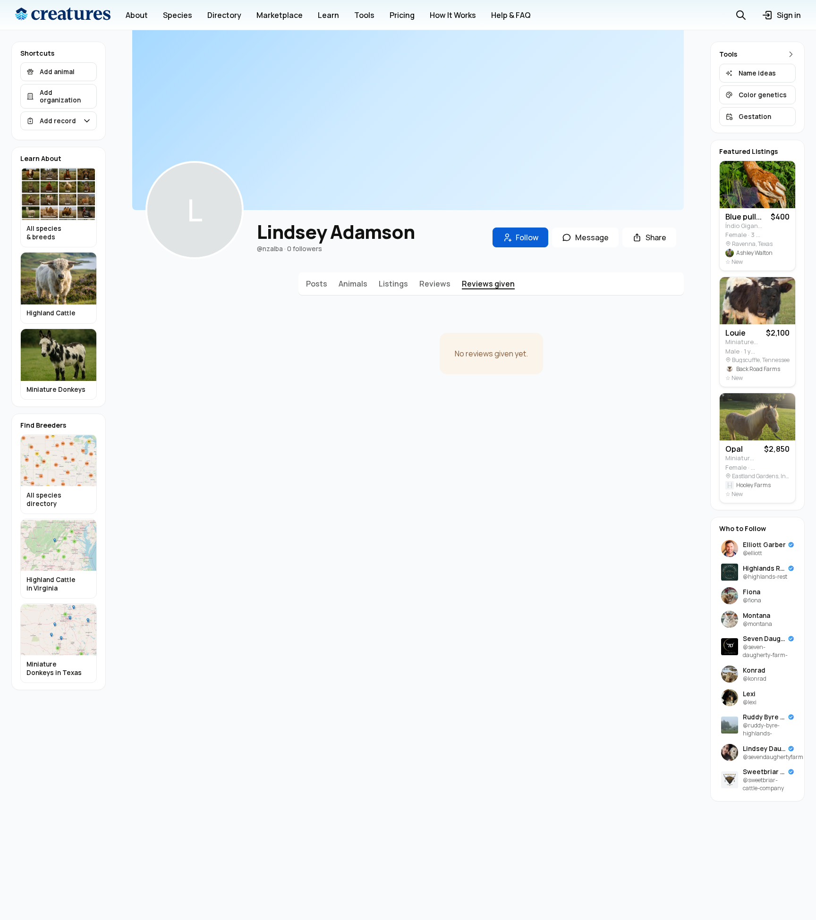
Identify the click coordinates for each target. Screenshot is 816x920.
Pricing (402, 15)
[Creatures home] (62, 15)
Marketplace (279, 15)
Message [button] (592, 237)
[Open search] (741, 15)
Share (656, 237)
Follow (527, 237)
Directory (224, 15)
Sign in (789, 15)
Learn (328, 15)
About (137, 15)
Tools (364, 15)
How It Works (453, 15)
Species (177, 15)
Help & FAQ (511, 15)
